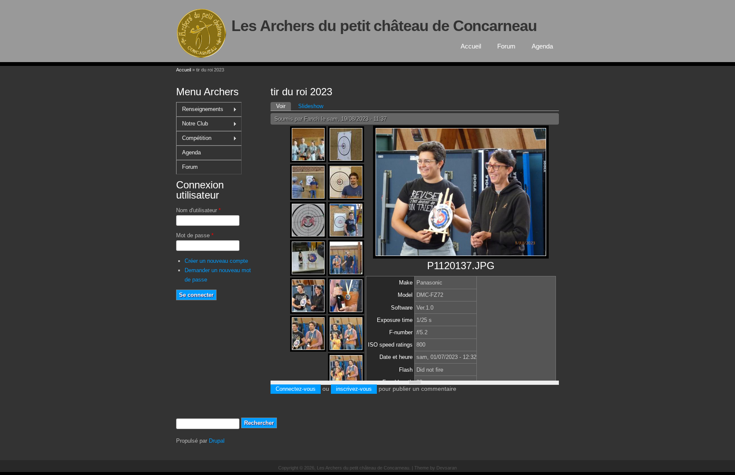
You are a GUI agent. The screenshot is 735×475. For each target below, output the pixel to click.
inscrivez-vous (354, 389)
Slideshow (310, 106)
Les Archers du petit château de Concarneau (384, 25)
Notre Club (192, 123)
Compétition (193, 138)
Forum (506, 46)
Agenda (542, 46)
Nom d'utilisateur (198, 210)
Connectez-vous (296, 389)
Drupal (217, 441)
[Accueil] (201, 58)
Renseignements (199, 109)
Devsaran (446, 467)
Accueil (471, 46)
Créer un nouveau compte (216, 261)
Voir (283, 106)
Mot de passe (195, 235)
